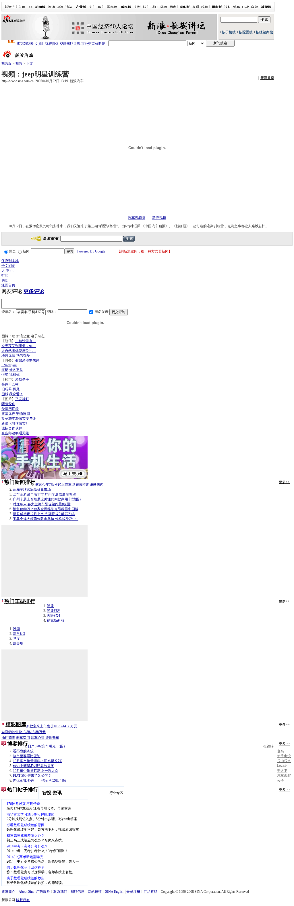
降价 (163, 7)
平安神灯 (22, 399)
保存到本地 (10, 261)
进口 (155, 7)
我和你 (14, 375)
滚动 (51, 7)
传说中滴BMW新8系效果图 (33, 766)
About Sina (26, 892)
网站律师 (95, 892)
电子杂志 (38, 336)
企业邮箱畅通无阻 (15, 433)
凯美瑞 (18, 643)
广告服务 (43, 892)
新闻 (26, 251)
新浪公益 (23, 336)
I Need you (9, 365)
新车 (146, 7)
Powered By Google (91, 251)
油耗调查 (8, 738)
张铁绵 (268, 746)
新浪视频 (159, 218)
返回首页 (8, 285)
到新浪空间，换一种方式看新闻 (144, 251)
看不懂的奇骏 (23, 751)
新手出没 (284, 756)
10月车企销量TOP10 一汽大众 (35, 771)
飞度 (16, 639)
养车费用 (23, 738)
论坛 (227, 7)
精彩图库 (15, 724)
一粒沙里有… (25, 341)
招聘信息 (77, 892)
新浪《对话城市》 (15, 423)
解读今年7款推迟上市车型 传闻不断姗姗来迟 (69, 485)
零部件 (112, 7)
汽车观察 (284, 776)
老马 (280, 751)
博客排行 (17, 744)
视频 (19, 63)
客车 (101, 7)
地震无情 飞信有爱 (15, 356)
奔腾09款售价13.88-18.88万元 (23, 732)
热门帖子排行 (22, 790)
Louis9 (282, 766)
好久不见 (16, 370)
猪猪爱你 (8, 404)
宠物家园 (23, 414)
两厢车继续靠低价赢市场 (32, 489)
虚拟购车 (52, 738)
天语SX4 (53, 616)
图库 (172, 7)
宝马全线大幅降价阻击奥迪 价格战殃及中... (45, 519)
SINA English (114, 892)
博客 (236, 7)
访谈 (68, 7)
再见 (16, 389)
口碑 (245, 7)
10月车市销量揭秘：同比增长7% (37, 761)
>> (31, 7)
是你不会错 (10, 384)
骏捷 (50, 606)
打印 (4, 275)
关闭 (4, 280)
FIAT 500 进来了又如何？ (32, 776)
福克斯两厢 (55, 620)
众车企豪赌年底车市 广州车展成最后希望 (44, 494)
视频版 (6, 63)
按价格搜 (229, 32)
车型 (137, 7)
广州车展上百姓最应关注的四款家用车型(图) (47, 499)
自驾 (254, 7)
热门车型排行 (19, 601)
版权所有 (23, 900)
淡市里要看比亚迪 (26, 756)
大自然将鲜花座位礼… (18, 351)
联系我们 (60, 892)
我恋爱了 (16, 394)
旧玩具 (6, 389)
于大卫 (282, 771)
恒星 (4, 375)
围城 (4, 394)
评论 (60, 7)
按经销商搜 (264, 32)
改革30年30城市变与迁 (18, 419)
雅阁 (16, 629)
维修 (204, 7)
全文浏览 (8, 266)
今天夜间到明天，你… (18, 346)
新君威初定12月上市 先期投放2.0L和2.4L (44, 514)
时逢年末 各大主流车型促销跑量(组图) (42, 504)
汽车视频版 (136, 218)
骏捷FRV (53, 611)
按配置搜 (246, 32)
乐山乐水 (284, 761)
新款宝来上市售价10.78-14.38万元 (51, 726)
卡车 (92, 7)
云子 (280, 780)
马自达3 (19, 634)
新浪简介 (8, 892)
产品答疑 (150, 892)
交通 (195, 7)
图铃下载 (8, 336)
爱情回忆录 (10, 409)
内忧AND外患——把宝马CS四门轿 (39, 780)
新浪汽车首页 (15, 7)
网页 (12, 251)
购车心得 (38, 738)
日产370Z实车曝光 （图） (47, 746)
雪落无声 (8, 414)
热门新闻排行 (19, 482)
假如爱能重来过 (27, 360)
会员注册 (133, 892)
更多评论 (34, 291)
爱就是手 (22, 379)
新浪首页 (267, 78)
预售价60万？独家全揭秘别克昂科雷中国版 (45, 509)
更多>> (284, 482)
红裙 (4, 370)
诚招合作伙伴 (11, 428)
